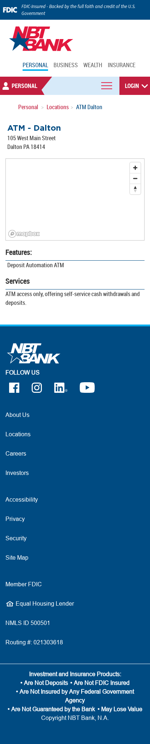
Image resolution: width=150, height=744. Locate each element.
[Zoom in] (135, 167)
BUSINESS (66, 65)
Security (16, 538)
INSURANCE (121, 65)
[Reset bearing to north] (135, 189)
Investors (17, 472)
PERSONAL (35, 65)
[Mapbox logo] (24, 234)
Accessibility (21, 499)
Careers (15, 453)
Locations (58, 107)
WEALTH (92, 65)
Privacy (15, 518)
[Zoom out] (135, 178)
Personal (28, 107)
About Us (17, 414)
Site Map (16, 557)
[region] (75, 199)
